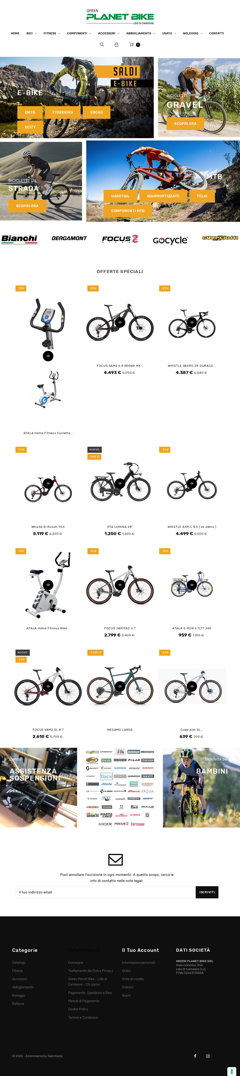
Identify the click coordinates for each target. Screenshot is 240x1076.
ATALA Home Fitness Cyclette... (48, 433)
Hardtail (120, 196)
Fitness (17, 971)
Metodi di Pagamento (83, 1001)
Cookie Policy (78, 1009)
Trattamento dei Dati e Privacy (90, 971)
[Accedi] (116, 44)
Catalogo (19, 962)
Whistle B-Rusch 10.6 (48, 527)
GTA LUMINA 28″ (120, 527)
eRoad (96, 112)
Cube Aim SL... (191, 729)
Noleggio (18, 995)
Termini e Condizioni (82, 1017)
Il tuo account (140, 950)
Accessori (19, 979)
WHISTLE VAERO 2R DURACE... (192, 365)
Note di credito (133, 979)
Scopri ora (185, 123)
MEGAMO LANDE (120, 729)
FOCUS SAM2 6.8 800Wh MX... (120, 365)
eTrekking (62, 112)
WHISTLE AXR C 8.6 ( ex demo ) (192, 527)
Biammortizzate (163, 196)
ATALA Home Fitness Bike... (48, 628)
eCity (30, 127)
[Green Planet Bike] (120, 16)
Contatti (216, 33)
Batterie (18, 1004)
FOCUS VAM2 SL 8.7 (48, 729)
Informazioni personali (138, 962)
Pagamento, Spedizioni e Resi (90, 993)
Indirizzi (127, 987)
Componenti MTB (128, 211)
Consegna (75, 962)
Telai (202, 196)
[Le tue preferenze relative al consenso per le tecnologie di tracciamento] (231, 1071)
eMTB (30, 112)
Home (15, 33)
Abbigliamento (23, 987)
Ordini (126, 971)
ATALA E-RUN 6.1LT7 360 (191, 628)
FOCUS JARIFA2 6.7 (120, 628)
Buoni (126, 995)
